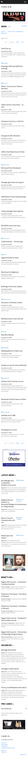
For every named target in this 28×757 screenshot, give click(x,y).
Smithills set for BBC (8, 415)
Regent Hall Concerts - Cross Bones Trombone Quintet (13, 583)
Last (22, 42)
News (4, 26)
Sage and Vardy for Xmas (10, 258)
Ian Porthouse (6, 708)
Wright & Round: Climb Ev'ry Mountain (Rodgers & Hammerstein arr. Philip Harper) (14, 503)
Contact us (4, 743)
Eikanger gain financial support (12, 182)
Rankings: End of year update (11, 286)
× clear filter (24, 26)
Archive (3, 31)
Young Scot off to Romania (10, 136)
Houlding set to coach (9, 430)
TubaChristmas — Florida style (12, 241)
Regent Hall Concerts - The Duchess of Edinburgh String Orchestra (14, 633)
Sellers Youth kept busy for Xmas (12, 152)
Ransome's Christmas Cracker (11, 302)
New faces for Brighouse (10, 272)
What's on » (7, 577)
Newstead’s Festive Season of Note (13, 399)
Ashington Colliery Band (10, 669)
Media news (4, 33)
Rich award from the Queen (11, 168)
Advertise (3, 750)
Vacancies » (7, 645)
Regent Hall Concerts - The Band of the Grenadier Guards (13, 619)
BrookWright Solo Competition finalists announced (8, 483)
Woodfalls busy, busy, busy (10, 225)
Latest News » (8, 475)
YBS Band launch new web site (12, 319)
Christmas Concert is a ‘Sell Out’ (12, 121)
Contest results (11, 31)
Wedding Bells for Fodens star (11, 351)
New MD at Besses (7, 335)
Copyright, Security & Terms (8, 748)
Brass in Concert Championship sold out (8, 520)
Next (17, 42)
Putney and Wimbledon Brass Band (13, 687)
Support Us (4, 752)
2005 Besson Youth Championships (13, 197)
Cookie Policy (4, 746)
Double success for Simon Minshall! (14, 365)
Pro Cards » (7, 703)
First (6, 42)
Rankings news (20, 31)
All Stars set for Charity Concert (12, 381)
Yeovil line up (6, 48)
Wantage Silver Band (8, 650)
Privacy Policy (4, 744)
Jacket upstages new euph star (12, 211)
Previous (11, 42)
